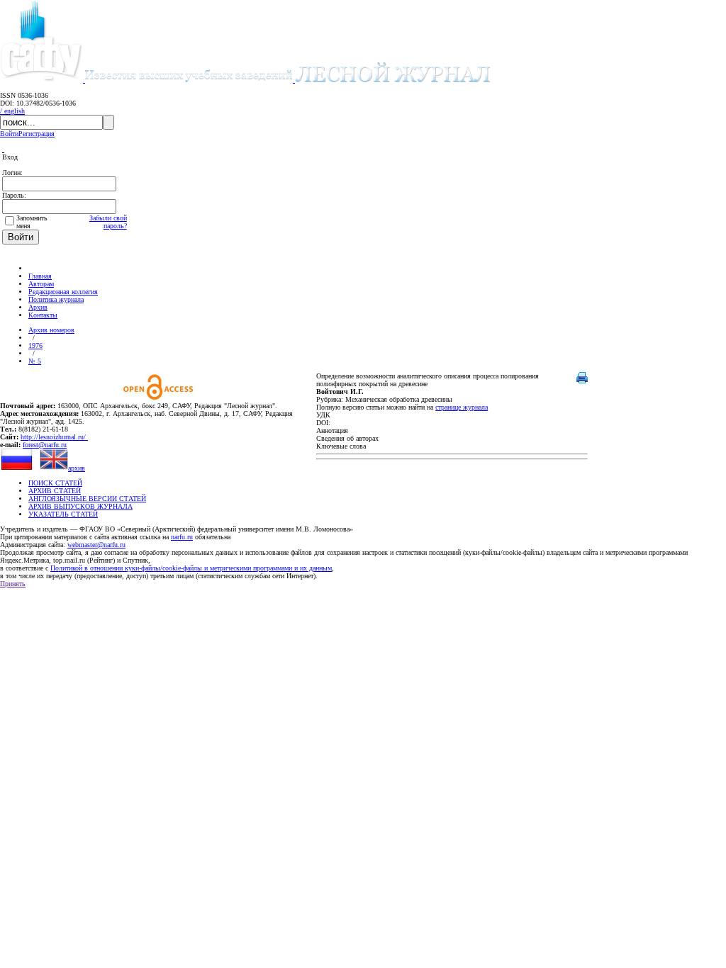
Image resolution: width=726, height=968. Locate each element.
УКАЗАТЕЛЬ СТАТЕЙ (63, 514)
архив (76, 468)
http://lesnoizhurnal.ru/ (54, 437)
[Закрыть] (3, 149)
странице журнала (461, 407)
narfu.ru (182, 537)
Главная (40, 276)
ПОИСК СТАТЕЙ (55, 483)
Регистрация (36, 133)
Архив (38, 307)
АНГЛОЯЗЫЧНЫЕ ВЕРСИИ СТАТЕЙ (87, 498)
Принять (13, 583)
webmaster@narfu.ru (96, 544)
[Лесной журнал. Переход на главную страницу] (288, 80)
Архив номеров (51, 330)
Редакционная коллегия (63, 292)
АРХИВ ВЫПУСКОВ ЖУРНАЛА (80, 506)
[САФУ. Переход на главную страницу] (42, 80)
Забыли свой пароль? (108, 222)
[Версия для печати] (582, 381)
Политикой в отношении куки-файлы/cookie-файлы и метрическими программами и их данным (191, 568)
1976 (35, 345)
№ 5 (34, 361)
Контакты (42, 315)
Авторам (41, 284)
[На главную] (34, 268)
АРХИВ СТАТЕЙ (54, 491)
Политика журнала (56, 299)
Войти (9, 133)
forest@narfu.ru (45, 445)
